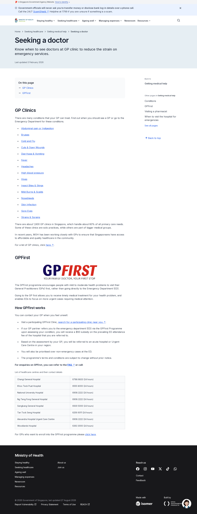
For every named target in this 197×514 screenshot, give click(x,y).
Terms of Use (69, 504)
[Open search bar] (178, 20)
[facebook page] (137, 469)
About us (62, 462)
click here (90, 434)
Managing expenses (24, 477)
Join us (61, 467)
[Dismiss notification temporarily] (180, 8)
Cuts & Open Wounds (33, 147)
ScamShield (39, 11)
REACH (83, 504)
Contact (139, 475)
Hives (24, 179)
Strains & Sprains (30, 217)
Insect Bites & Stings (32, 185)
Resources (20, 486)
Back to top (154, 138)
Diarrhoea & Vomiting (32, 153)
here (48, 245)
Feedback (141, 480)
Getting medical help (57, 31)
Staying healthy (22, 462)
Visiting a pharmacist (156, 111)
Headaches (27, 166)
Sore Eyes (26, 210)
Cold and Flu (28, 141)
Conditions (150, 101)
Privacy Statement (49, 504)
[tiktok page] (167, 469)
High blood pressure (32, 172)
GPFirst (26, 93)
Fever (24, 160)
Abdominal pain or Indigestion (37, 128)
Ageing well (20, 472)
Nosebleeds (27, 198)
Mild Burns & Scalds (32, 191)
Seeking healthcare (34, 31)
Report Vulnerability (24, 504)
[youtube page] (152, 469)
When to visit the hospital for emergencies (160, 118)
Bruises (25, 134)
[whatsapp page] (175, 469)
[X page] (160, 469)
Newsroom (129, 20)
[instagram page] (145, 469)
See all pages (151, 125)
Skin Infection (28, 204)
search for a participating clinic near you (80, 322)
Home (17, 31)
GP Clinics (27, 87)
